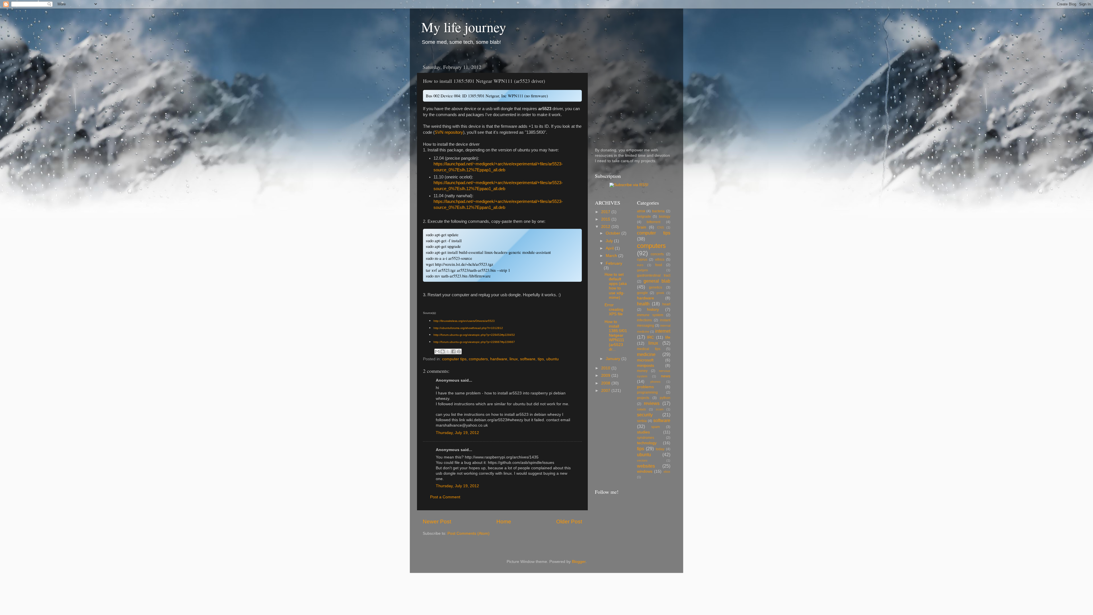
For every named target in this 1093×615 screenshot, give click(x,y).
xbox (666, 471)
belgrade (644, 217)
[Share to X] (448, 351)
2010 (606, 368)
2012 (606, 227)
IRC (650, 337)
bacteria (658, 211)
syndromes (645, 438)
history (653, 309)
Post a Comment (445, 497)
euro (640, 265)
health (643, 303)
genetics (655, 287)
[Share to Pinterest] (459, 351)
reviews (652, 403)
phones (655, 381)
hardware (498, 359)
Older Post (569, 522)
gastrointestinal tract (654, 275)
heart (666, 304)
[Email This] (437, 351)
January (613, 359)
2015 (606, 219)
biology (664, 217)
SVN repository (449, 132)
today (660, 449)
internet (662, 331)
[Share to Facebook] (453, 351)
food (658, 265)
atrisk (641, 211)
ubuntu (552, 359)
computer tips (454, 359)
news (665, 376)
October (613, 233)
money (642, 371)
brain (641, 227)
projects (643, 398)
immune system (650, 315)
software (527, 359)
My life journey (463, 27)
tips (541, 359)
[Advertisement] (630, 96)
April (610, 248)
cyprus (642, 260)
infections (644, 320)
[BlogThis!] (442, 351)
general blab (657, 280)
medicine (646, 354)
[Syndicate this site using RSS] (628, 185)
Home (503, 522)
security (645, 414)
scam (659, 409)
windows (644, 471)
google (642, 293)
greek (660, 293)
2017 (606, 212)
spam (655, 427)
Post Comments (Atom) (468, 533)
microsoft (645, 360)
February (614, 263)
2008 (606, 383)
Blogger (578, 562)
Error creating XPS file (614, 309)
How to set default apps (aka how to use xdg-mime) (616, 286)
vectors (642, 460)
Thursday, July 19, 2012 (457, 433)
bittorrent (653, 222)
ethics (659, 260)
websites (646, 465)
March (612, 256)
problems (645, 387)
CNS (660, 227)
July (610, 241)
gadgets (642, 270)
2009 (606, 375)
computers (478, 359)
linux (513, 359)
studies (643, 432)
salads (641, 409)
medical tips (648, 349)
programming (647, 392)
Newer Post (437, 522)
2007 (606, 390)
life (667, 337)
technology (647, 443)
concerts (657, 254)
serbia (642, 421)
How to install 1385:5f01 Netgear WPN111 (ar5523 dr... (616, 335)
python (665, 398)
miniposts (645, 365)
